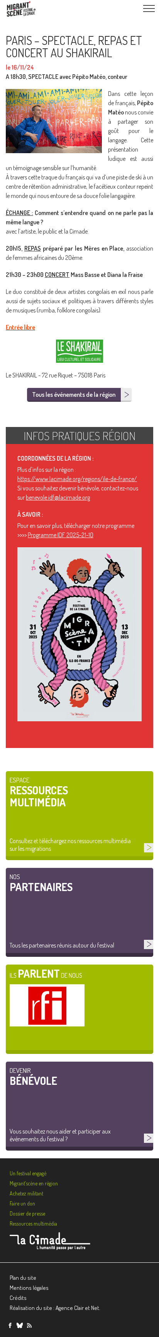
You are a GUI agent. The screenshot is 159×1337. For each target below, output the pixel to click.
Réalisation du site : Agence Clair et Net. (55, 1307)
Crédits (18, 1297)
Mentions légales (29, 1287)
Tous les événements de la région (73, 394)
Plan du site (23, 1277)
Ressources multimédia (33, 1223)
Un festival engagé (28, 1173)
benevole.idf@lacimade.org (58, 497)
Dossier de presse (27, 1213)
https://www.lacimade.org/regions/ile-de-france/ (77, 479)
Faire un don (22, 1203)
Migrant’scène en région (34, 1183)
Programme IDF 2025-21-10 (60, 535)
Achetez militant (26, 1193)
